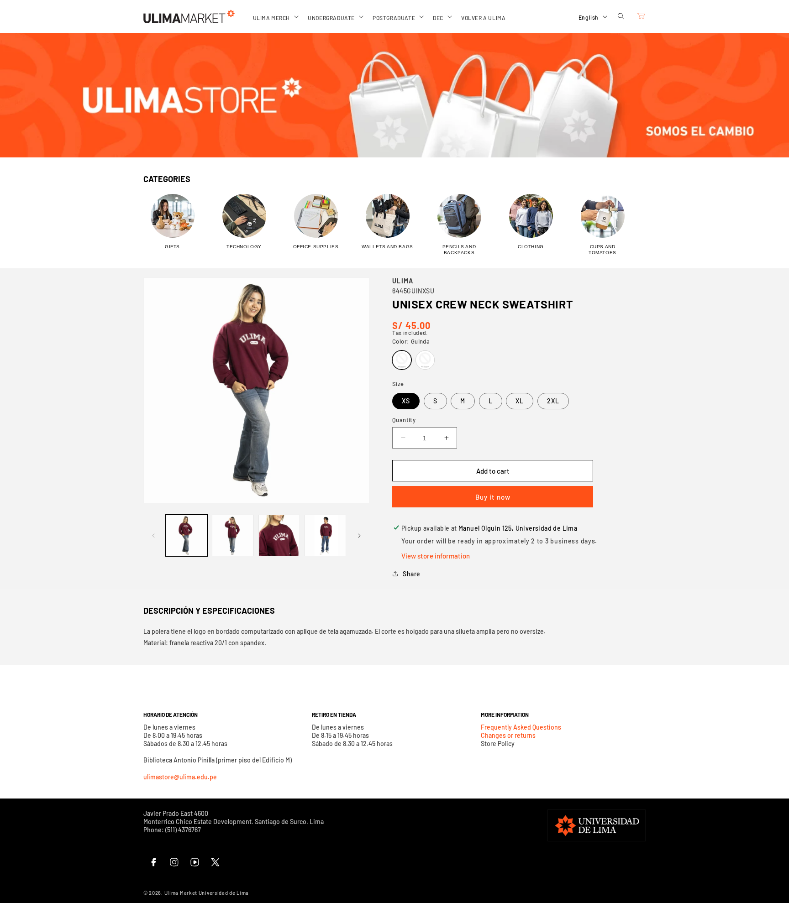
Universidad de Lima (224, 893)
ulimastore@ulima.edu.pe (180, 777)
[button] (275, 16)
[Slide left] (153, 536)
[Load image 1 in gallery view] (186, 535)
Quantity (404, 419)
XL (519, 401)
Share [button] (412, 574)
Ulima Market (180, 893)
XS (406, 401)
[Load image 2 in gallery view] (232, 535)
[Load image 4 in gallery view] (325, 535)
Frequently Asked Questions (521, 727)
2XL (553, 401)
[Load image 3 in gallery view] (279, 535)
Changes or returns (508, 735)
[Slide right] (359, 536)
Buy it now (492, 497)
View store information (435, 556)
